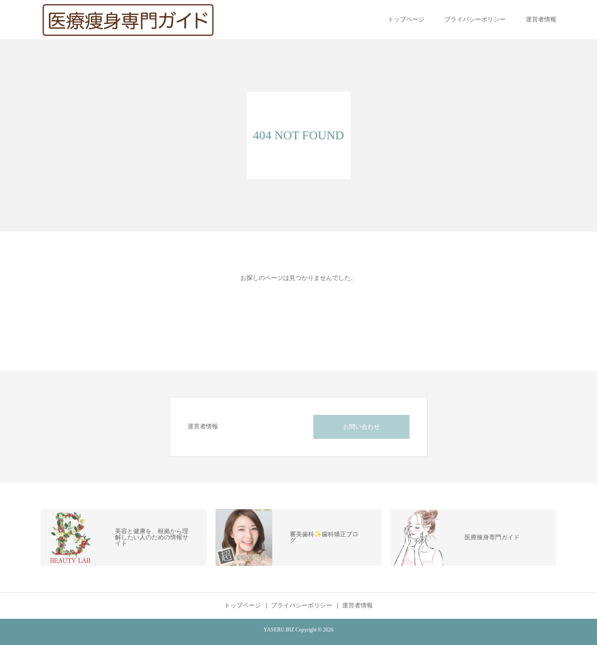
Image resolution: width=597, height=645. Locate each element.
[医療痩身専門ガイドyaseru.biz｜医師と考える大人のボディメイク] (128, 19)
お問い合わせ (361, 427)
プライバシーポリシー (475, 19)
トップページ (406, 19)
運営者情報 (541, 19)
